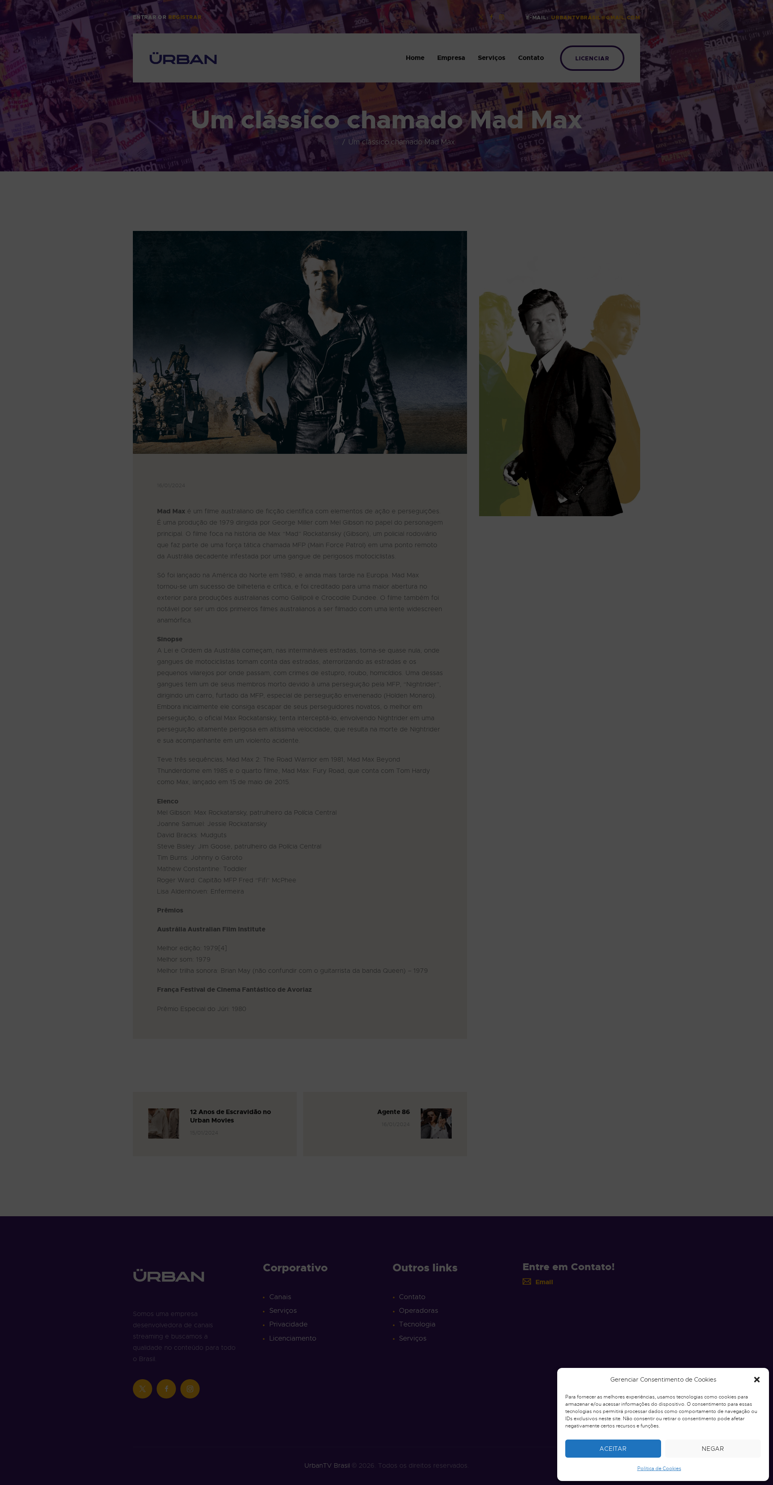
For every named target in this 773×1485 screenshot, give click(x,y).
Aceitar (613, 1448)
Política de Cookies (659, 1468)
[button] (757, 1380)
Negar (713, 1448)
